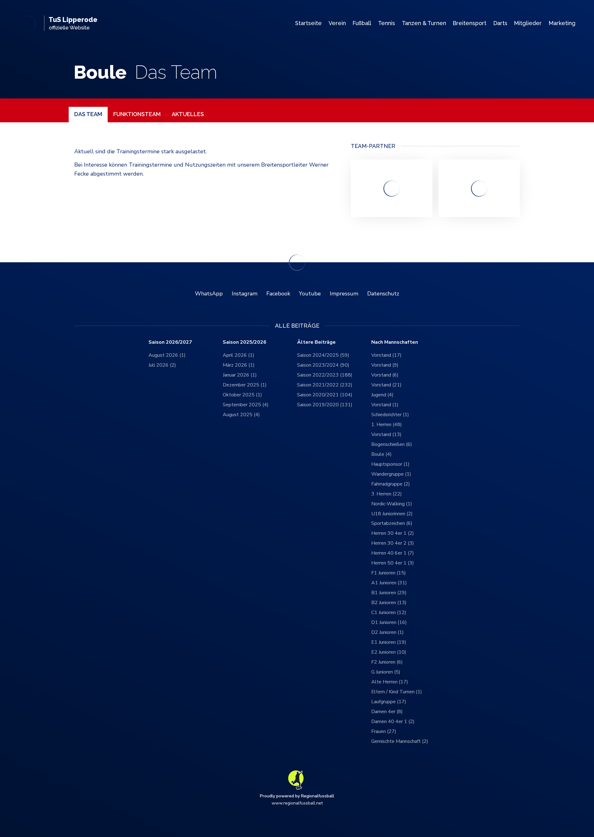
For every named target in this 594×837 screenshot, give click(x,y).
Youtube (310, 293)
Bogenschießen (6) (391, 444)
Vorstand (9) (384, 365)
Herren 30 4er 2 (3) (392, 543)
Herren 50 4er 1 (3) (392, 563)
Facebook (278, 293)
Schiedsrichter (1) (390, 414)
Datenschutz (383, 293)
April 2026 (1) (238, 355)
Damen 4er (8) (387, 711)
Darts (500, 23)
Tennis (386, 23)
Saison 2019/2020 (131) (324, 404)
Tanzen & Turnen (424, 23)
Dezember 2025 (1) (245, 384)
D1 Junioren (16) (389, 622)
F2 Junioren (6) (387, 662)
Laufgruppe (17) (388, 701)
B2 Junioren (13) (389, 602)
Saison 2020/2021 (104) (324, 394)
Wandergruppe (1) (391, 474)
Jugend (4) (382, 394)
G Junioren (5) (385, 672)
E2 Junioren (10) (388, 652)
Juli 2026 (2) (162, 365)
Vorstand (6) (384, 375)
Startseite (308, 23)
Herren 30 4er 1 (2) (392, 533)
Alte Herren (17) (389, 681)
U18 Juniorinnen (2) (392, 513)
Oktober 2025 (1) (242, 394)
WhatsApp (209, 293)
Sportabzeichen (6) (391, 523)
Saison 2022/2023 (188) (324, 375)
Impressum (344, 293)
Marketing (562, 23)
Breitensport (469, 23)
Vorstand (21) (386, 384)
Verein (337, 23)
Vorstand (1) (384, 404)
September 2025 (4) (246, 404)
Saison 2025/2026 (244, 342)
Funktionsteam (137, 114)
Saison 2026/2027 (170, 342)
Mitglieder (528, 23)
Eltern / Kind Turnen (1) (396, 691)
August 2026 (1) (167, 355)
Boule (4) (381, 454)
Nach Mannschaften (394, 342)
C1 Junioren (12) (388, 612)
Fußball (361, 23)
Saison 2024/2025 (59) (323, 355)
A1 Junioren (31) (389, 582)
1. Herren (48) (386, 424)
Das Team (88, 114)
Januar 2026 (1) (240, 375)
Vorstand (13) (386, 434)
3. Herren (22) (386, 493)
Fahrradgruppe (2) (390, 484)
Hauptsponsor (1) (390, 464)
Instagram (244, 293)
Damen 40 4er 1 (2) (393, 721)
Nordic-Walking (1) (391, 503)
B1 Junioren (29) (389, 592)
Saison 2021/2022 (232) (324, 384)
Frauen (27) (383, 731)
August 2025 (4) (241, 414)
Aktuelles (188, 114)
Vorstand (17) (386, 355)
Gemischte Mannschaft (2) (399, 741)
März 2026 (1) (239, 365)
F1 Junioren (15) (388, 572)
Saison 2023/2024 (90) (323, 365)
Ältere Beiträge (316, 342)
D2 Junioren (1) (387, 632)
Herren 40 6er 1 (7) (392, 553)
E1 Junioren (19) (388, 642)
